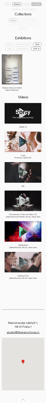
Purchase (36, 4)
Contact (26, 4)
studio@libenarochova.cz (23, 332)
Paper (37, 44)
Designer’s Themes (16, 25)
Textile (9, 44)
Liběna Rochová (23, 9)
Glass (9, 49)
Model (33, 20)
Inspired (13, 20)
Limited (24, 20)
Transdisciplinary (22, 49)
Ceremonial (32, 25)
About (8, 4)
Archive (17, 4)
